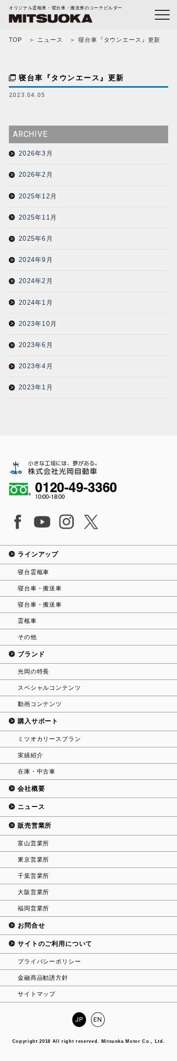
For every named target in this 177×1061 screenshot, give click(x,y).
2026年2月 (36, 174)
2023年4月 (36, 366)
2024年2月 (36, 281)
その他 (27, 637)
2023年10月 (38, 323)
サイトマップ (37, 994)
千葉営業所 (33, 875)
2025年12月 (38, 196)
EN (97, 1019)
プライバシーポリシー (49, 961)
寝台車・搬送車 (40, 588)
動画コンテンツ (40, 704)
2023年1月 (36, 387)
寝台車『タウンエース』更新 (71, 77)
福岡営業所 (33, 908)
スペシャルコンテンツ (49, 687)
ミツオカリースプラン (49, 739)
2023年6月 (36, 345)
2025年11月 (38, 217)
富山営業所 (33, 843)
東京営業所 (33, 859)
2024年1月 (36, 302)
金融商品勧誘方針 (43, 977)
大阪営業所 (33, 892)
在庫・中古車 (37, 771)
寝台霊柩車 (33, 572)
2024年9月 (36, 259)
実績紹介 (30, 755)
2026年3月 (36, 153)
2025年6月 (36, 238)
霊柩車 (27, 620)
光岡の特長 (33, 671)
